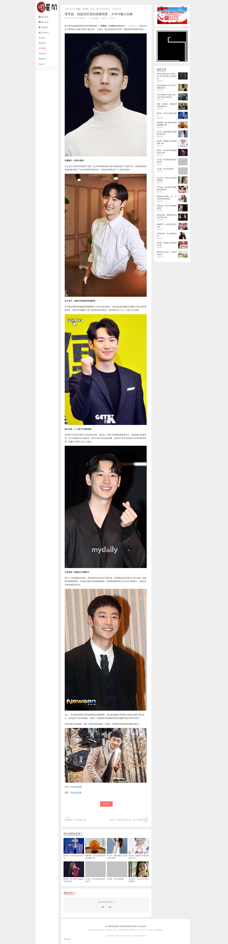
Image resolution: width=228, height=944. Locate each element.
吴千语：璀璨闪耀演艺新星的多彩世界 (117, 856)
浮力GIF (42, 37)
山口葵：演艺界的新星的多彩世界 (95, 880)
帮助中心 (136, 926)
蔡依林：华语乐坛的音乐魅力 (73, 856)
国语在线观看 (76, 792)
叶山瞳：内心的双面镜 (115, 879)
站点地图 (108, 926)
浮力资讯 (42, 48)
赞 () (107, 804)
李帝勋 (67, 166)
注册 (109, 907)
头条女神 (42, 53)
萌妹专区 (42, 58)
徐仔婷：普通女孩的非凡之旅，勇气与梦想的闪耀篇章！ (129, 821)
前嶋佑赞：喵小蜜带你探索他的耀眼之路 (95, 856)
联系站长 (130, 926)
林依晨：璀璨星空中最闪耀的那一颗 (139, 856)
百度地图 (115, 926)
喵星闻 (47, 7)
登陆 (102, 907)
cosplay (42, 64)
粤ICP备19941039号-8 (123, 936)
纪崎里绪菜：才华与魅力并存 (75, 820)
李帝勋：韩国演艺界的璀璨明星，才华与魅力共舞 (99, 14)
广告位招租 (122, 926)
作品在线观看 (76, 786)
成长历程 (143, 926)
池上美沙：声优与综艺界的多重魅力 (139, 880)
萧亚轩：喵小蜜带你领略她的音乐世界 (73, 880)
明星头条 (42, 43)
